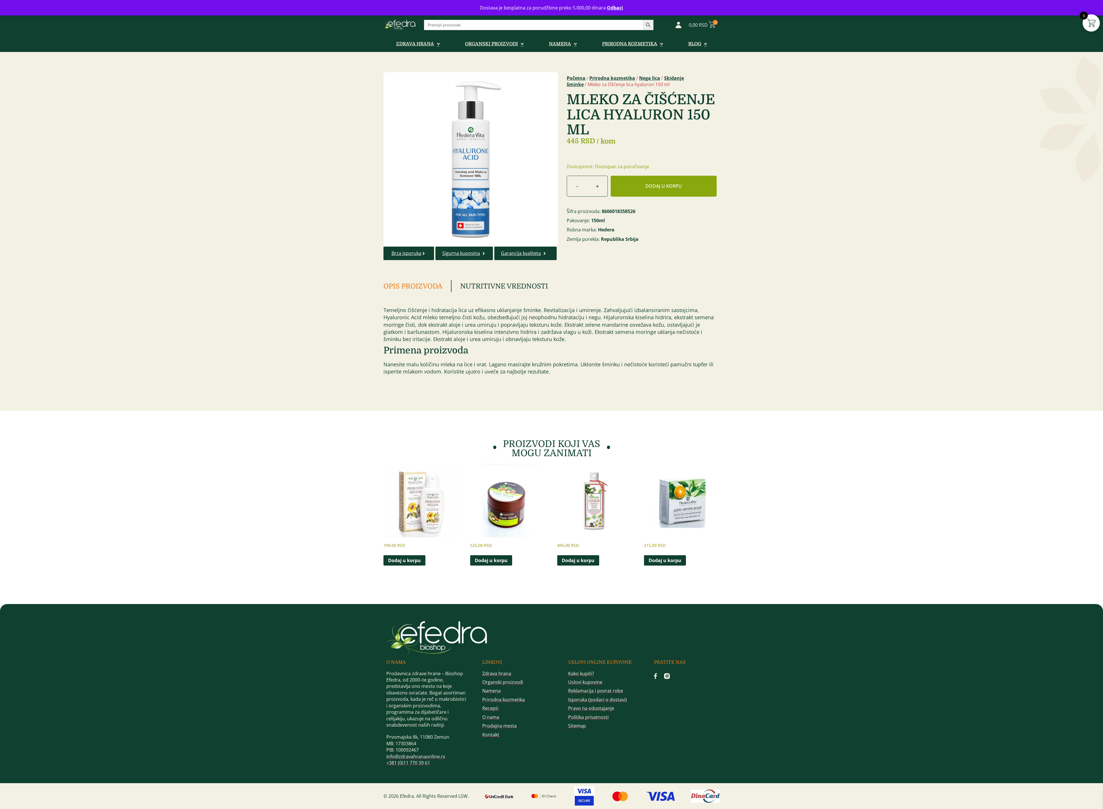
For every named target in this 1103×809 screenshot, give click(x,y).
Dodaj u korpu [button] (404, 560)
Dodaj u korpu (663, 186)
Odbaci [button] (615, 8)
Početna (576, 78)
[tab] (417, 286)
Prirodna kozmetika (612, 78)
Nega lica (649, 78)
